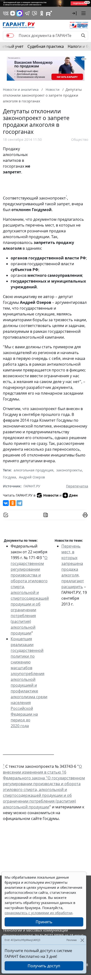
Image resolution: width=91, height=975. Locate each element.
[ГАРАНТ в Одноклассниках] (42, 13)
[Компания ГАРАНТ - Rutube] (49, 13)
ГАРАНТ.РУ (32, 486)
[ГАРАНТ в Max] (20, 13)
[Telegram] (19, 503)
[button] (74, 13)
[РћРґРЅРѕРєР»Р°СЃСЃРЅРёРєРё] (13, 503)
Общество (79, 139)
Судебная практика (45, 46)
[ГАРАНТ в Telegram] (27, 13)
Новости (50, 495)
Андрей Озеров (32, 477)
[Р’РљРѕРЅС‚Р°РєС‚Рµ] (6, 503)
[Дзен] (12, 13)
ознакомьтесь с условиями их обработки (38, 913)
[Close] (82, 940)
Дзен (73, 495)
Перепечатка (77, 486)
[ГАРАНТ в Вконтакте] (6, 13)
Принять (44, 922)
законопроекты (69, 470)
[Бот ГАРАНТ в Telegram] (34, 13)
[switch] (10, 35)
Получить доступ (44, 965)
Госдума (9, 477)
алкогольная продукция (33, 470)
